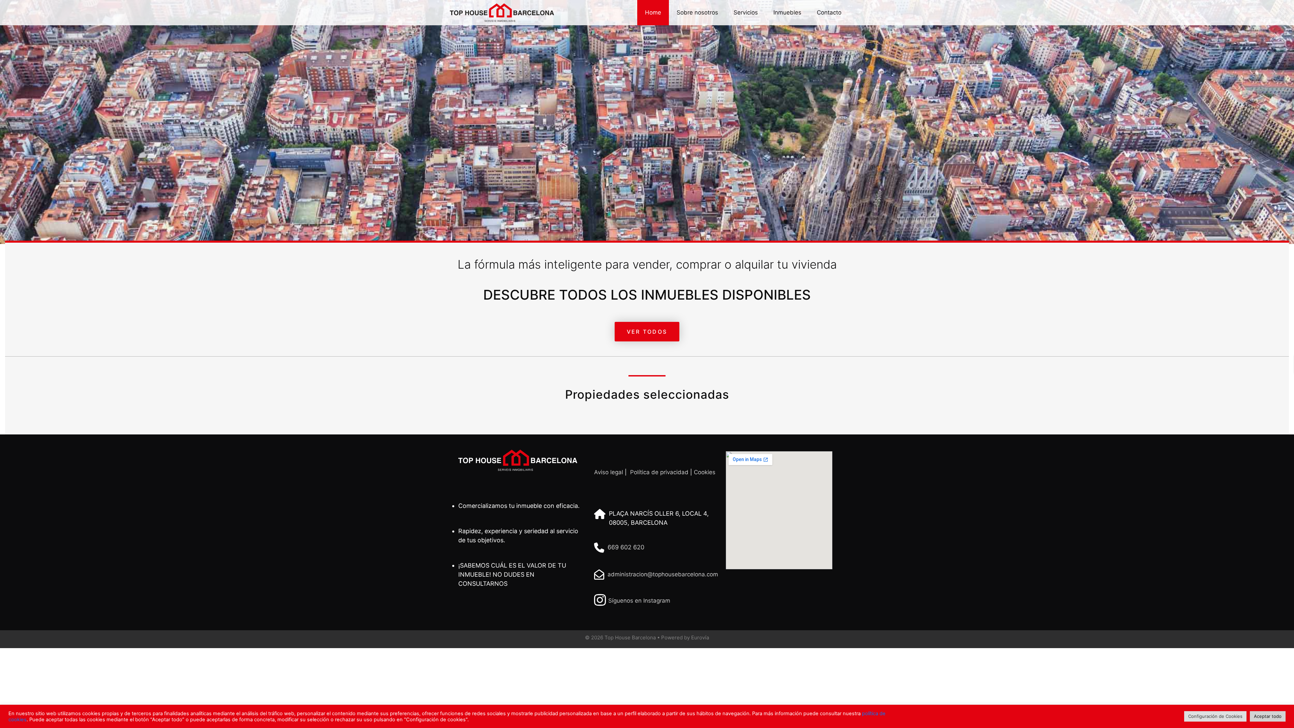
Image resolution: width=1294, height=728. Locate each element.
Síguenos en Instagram (639, 600)
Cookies (704, 472)
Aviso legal (608, 472)
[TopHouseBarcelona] (499, 12)
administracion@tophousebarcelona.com (663, 574)
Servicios (746, 12)
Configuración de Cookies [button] (1215, 716)
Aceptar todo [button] (1268, 716)
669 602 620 (626, 547)
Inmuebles (787, 12)
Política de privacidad (659, 472)
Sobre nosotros (697, 12)
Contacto (829, 12)
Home (653, 12)
